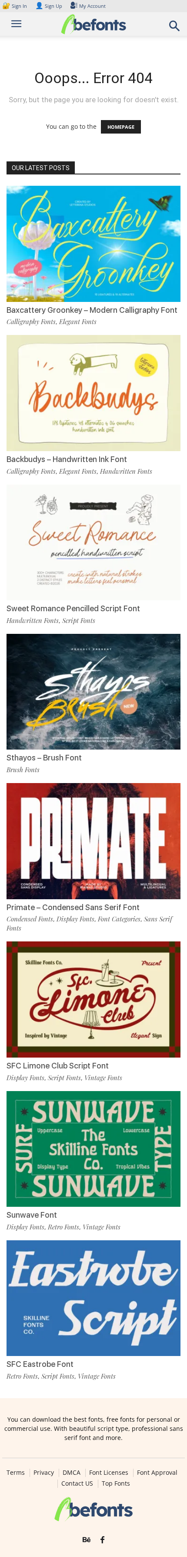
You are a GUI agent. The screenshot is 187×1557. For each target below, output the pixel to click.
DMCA (71, 1473)
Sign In (15, 6)
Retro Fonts (63, 1226)
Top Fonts (116, 1483)
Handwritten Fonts (126, 471)
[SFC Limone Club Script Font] (93, 999)
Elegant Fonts (78, 321)
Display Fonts (75, 918)
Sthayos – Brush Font (44, 757)
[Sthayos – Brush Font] (93, 692)
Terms (16, 1473)
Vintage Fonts (103, 1077)
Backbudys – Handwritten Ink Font (67, 459)
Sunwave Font (32, 1214)
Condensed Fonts (30, 918)
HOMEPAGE (120, 127)
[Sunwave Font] (93, 1149)
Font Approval (157, 1473)
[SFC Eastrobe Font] (93, 1298)
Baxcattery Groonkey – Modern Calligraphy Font (92, 310)
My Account (92, 6)
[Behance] (86, 1540)
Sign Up (48, 6)
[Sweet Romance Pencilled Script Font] (93, 543)
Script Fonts (78, 620)
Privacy (43, 1473)
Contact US (77, 1483)
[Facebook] (102, 1540)
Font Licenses (108, 1473)
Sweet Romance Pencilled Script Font (73, 608)
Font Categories (119, 918)
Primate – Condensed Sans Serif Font (73, 907)
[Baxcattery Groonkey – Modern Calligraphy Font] (93, 244)
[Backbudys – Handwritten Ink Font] (93, 393)
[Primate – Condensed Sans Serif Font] (93, 841)
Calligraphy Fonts (31, 321)
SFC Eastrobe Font (40, 1364)
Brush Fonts (23, 769)
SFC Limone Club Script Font (58, 1065)
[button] (175, 28)
